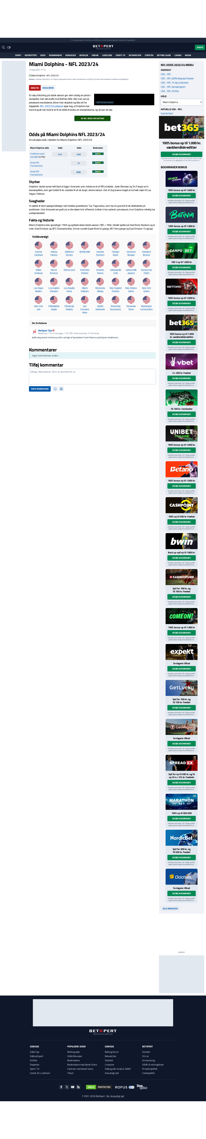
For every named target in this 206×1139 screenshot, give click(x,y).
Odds (42, 55)
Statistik (149, 55)
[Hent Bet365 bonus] (182, 323)
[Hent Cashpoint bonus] (182, 505)
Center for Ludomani (40, 1073)
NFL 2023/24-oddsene (51, 106)
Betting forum (112, 1052)
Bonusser (70, 55)
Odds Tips (34, 1052)
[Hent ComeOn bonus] (182, 616)
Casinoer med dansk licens (80, 1069)
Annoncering (148, 1060)
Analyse (35, 87)
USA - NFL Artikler (170, 91)
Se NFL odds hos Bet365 (92, 118)
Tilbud (70, 1073)
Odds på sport (36, 1056)
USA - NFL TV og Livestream (175, 82)
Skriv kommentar (40, 388)
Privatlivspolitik (149, 1069)
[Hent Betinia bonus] (182, 215)
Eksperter (34, 1064)
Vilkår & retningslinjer (153, 1064)
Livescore (107, 55)
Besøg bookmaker (181, 154)
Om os (145, 1056)
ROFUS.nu (98, 40)
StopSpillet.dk (131, 40)
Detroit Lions (69, 270)
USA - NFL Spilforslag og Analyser (177, 78)
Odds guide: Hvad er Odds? (118, 1069)
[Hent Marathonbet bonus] (182, 802)
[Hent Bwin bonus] (182, 541)
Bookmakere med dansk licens (82, 1064)
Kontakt (146, 1052)
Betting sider (73, 1052)
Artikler (83, 55)
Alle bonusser (170, 908)
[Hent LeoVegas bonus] (182, 727)
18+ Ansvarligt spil (115, 1096)
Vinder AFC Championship (36, 173)
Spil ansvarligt (78, 40)
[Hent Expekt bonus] (182, 652)
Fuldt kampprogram (105, 102)
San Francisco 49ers (84, 309)
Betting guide (164, 55)
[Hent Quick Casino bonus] (182, 179)
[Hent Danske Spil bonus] (182, 877)
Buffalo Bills (84, 252)
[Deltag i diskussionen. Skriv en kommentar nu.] (92, 376)
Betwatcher (135, 55)
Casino (177, 55)
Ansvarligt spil (112, 1073)
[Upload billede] (61, 389)
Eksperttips (31, 55)
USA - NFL (166, 74)
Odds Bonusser (74, 1056)
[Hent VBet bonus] (182, 362)
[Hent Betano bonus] (182, 469)
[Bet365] (181, 127)
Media (188, 55)
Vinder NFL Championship (36, 164)
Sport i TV (120, 55)
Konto (200, 47)
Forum (95, 55)
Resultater (48, 87)
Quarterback (167, 113)
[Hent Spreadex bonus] (182, 763)
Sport (18, 55)
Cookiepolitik (148, 1073)
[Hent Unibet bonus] (182, 433)
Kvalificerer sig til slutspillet (37, 155)
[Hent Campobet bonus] (182, 251)
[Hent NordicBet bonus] (182, 838)
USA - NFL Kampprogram (173, 86)
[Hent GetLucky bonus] (182, 688)
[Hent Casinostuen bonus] (182, 577)
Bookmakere (55, 55)
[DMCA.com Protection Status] (99, 1087)
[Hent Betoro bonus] (182, 287)
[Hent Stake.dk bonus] (182, 397)
